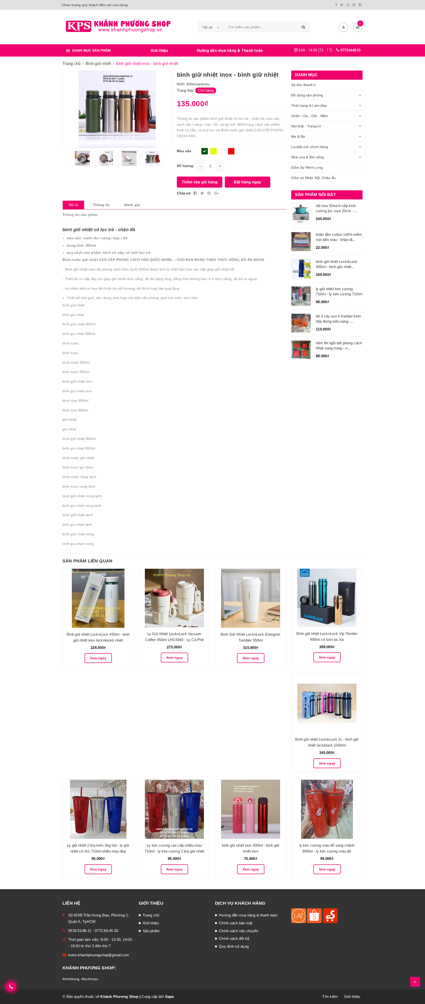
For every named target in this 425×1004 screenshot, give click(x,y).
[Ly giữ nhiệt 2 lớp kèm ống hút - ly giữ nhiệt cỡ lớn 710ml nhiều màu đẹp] (98, 809)
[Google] (348, 5)
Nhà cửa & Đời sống (307, 157)
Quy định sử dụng (234, 946)
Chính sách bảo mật (236, 923)
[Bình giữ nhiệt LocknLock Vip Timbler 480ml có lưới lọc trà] (326, 598)
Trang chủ (151, 915)
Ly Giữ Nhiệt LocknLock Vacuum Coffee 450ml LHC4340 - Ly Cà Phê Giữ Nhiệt (174, 640)
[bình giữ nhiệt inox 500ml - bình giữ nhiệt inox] (250, 809)
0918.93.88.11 (79, 931)
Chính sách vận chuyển (238, 931)
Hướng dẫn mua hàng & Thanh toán (230, 50)
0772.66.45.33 (106, 931)
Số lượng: (185, 166)
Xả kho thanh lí (303, 85)
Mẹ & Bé (298, 136)
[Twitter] (341, 5)
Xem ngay (98, 658)
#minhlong (70, 979)
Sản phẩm (151, 931)
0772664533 (350, 50)
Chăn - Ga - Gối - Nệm (309, 116)
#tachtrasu (90, 979)
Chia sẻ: (184, 193)
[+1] (216, 193)
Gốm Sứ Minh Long (307, 167)
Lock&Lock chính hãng (309, 147)
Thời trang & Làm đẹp (309, 105)
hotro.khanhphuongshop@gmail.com (98, 955)
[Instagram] (360, 5)
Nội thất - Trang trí (306, 126)
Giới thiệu (159, 50)
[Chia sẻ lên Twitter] (202, 193)
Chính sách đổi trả (234, 938)
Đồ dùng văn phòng (307, 95)
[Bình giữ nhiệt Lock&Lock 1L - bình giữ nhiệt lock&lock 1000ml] (326, 703)
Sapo (169, 996)
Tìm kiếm (330, 996)
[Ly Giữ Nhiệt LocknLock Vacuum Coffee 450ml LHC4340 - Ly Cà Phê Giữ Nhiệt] (174, 598)
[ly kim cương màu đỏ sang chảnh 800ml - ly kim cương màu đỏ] (326, 809)
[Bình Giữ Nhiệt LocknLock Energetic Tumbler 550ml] (250, 598)
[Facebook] (336, 5)
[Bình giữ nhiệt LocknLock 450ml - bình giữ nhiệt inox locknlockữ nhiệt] (98, 598)
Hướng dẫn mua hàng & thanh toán (248, 915)
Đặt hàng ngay (247, 182)
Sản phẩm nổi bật (315, 194)
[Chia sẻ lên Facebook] (196, 193)
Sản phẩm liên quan (87, 560)
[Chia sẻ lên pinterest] (209, 193)
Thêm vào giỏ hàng (200, 182)
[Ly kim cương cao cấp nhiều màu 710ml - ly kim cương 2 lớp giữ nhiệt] (174, 809)
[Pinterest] (353, 5)
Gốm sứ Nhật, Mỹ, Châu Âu (313, 178)
